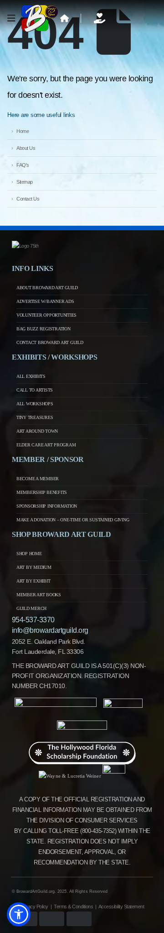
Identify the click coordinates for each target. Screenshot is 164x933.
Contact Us (27, 198)
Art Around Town (37, 431)
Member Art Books (38, 594)
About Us (25, 148)
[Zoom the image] (25, 246)
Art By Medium (33, 567)
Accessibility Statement (121, 906)
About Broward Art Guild (47, 287)
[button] (18, 914)
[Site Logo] (39, 18)
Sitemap (24, 182)
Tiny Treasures (34, 417)
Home (22, 131)
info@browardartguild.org (50, 630)
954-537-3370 (33, 620)
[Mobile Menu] (14, 18)
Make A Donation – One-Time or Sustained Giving (72, 519)
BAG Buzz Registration (43, 328)
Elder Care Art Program (46, 444)
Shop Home (29, 553)
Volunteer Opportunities (46, 315)
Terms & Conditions (73, 906)
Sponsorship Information (46, 506)
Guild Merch (31, 608)
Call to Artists (34, 389)
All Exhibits (31, 376)
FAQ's (22, 165)
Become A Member (37, 478)
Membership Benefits (41, 492)
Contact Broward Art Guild (49, 342)
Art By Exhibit (33, 580)
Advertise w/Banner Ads (45, 301)
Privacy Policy (34, 906)
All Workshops (34, 403)
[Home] (64, 18)
